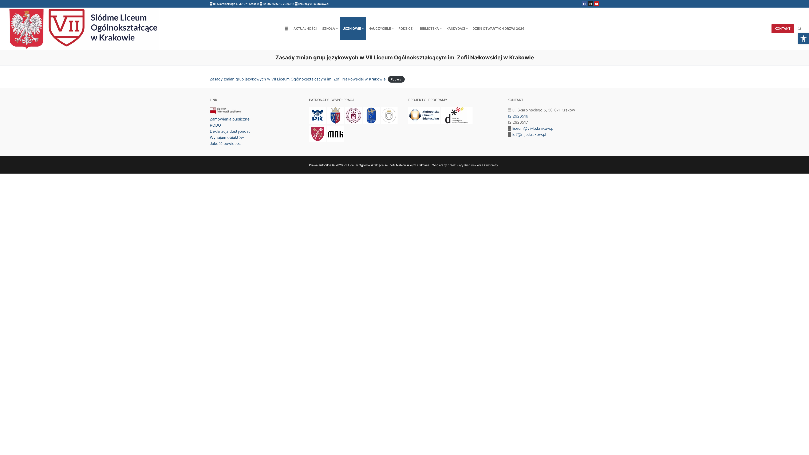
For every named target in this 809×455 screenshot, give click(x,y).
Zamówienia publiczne (229, 119)
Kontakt (783, 29)
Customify (491, 165)
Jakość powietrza (225, 143)
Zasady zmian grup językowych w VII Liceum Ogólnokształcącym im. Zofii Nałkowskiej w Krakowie (298, 79)
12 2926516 (518, 116)
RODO (215, 125)
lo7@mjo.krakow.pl (529, 134)
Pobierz (396, 79)
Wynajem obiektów (227, 137)
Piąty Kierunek (466, 165)
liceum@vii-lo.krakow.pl (533, 128)
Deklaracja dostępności (230, 131)
